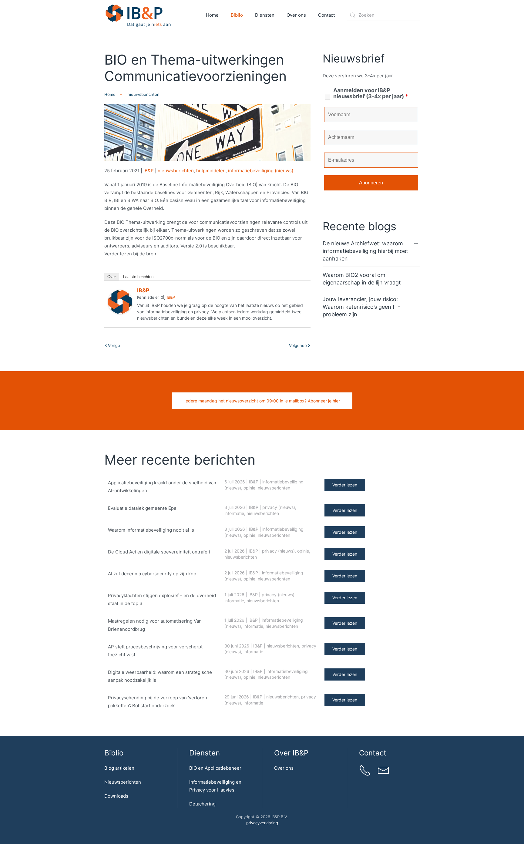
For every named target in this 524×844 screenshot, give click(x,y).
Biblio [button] (237, 15)
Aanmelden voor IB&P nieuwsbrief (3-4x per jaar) (370, 93)
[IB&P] (120, 301)
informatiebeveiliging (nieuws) (260, 170)
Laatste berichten (138, 276)
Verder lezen (344, 484)
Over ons (284, 768)
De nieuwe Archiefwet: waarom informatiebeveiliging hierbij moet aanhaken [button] (365, 251)
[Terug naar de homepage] (138, 15)
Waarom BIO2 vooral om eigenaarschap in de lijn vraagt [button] (362, 279)
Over (111, 276)
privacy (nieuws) (278, 507)
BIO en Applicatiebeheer (215, 768)
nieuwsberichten (176, 170)
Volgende (298, 345)
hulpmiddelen (211, 170)
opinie (249, 487)
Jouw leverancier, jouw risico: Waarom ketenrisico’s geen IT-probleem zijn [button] (361, 307)
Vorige (114, 345)
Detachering (202, 804)
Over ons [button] (296, 15)
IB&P (148, 170)
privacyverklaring (262, 822)
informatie (234, 513)
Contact (326, 15)
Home (212, 15)
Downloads (116, 796)
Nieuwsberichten (122, 782)
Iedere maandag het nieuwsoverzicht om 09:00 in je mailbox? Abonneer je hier (262, 400)
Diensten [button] (264, 15)
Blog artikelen (119, 768)
